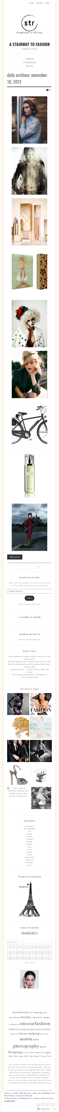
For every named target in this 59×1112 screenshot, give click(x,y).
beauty (48, 3)
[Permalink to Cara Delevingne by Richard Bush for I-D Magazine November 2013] (29, 323)
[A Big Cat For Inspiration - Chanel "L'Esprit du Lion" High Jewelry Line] (18, 727)
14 (29, 952)
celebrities (36, 1017)
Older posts (14, 557)
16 (42, 952)
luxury (23, 1033)
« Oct (26, 963)
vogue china (13, 1056)
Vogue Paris (45, 1056)
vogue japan (34, 1056)
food (29, 847)
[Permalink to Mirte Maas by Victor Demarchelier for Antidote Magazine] (29, 527)
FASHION (31, 3)
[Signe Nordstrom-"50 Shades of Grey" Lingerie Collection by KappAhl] (18, 704)
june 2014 (15, 1034)
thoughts (29, 862)
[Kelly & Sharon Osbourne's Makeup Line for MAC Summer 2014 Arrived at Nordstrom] (18, 792)
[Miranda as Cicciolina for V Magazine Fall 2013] (41, 798)
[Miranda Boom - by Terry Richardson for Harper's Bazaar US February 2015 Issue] (41, 704)
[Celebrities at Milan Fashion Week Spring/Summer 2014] (18, 751)
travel (29, 865)
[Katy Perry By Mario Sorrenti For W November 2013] (41, 751)
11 (10, 952)
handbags (24, 1029)
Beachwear (14, 1017)
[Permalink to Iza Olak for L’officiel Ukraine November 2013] (29, 374)
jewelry (46, 1029)
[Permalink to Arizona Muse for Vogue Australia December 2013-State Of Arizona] (29, 120)
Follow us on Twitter (29, 634)
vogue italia (23, 1056)
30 (42, 958)
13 (23, 952)
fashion (29, 844)
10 (48, 949)
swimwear (29, 860)
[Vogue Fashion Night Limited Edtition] (41, 774)
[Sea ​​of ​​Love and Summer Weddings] (41, 727)
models (26, 1039)
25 (10, 958)
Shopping (15, 1052)
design (29, 842)
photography (26, 1046)
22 (35, 955)
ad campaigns (29, 829)
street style (29, 857)
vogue (47, 1052)
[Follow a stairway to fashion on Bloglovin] (29, 916)
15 (35, 952)
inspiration (35, 1029)
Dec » (32, 963)
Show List (50, 90)
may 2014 (44, 1034)
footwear (14, 1029)
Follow (29, 598)
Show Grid (47, 90)
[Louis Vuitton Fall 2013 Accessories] (18, 774)
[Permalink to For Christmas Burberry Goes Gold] (29, 222)
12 (17, 952)
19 (17, 955)
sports (29, 855)
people (29, 852)
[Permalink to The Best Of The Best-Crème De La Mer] (29, 476)
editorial (26, 1024)
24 (48, 955)
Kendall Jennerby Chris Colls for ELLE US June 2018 (29, 662)
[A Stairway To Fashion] (29, 39)
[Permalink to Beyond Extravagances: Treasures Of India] (29, 272)
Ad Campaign (36, 1012)
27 (23, 958)
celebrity (29, 839)
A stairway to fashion (30, 617)
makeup (34, 1033)
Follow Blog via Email (29, 577)
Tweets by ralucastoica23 (29, 639)
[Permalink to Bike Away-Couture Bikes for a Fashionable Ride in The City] (29, 425)
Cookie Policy (9, 1101)
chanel (46, 1017)
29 (36, 958)
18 (10, 955)
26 (17, 958)
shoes (43, 1046)
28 (29, 958)
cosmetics (14, 1024)
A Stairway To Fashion (29, 44)
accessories (39, 3)
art (29, 831)
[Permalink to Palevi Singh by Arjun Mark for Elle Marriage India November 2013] (29, 171)
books (29, 836)
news (29, 849)
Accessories (20, 1012)
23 (42, 955)
